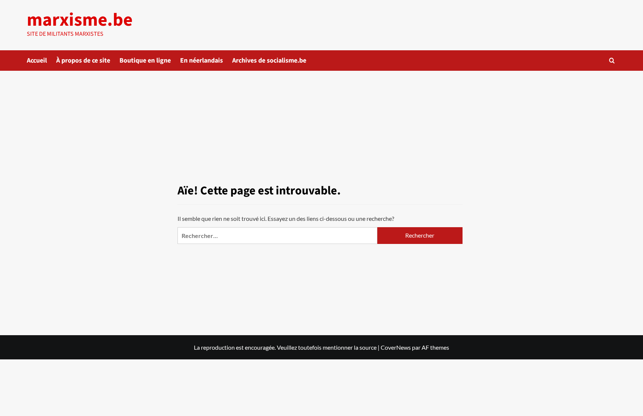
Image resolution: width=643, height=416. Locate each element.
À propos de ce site (83, 60)
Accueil (37, 60)
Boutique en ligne (145, 60)
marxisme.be (79, 20)
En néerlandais (201, 60)
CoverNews (396, 347)
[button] (612, 60)
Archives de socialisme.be (269, 60)
